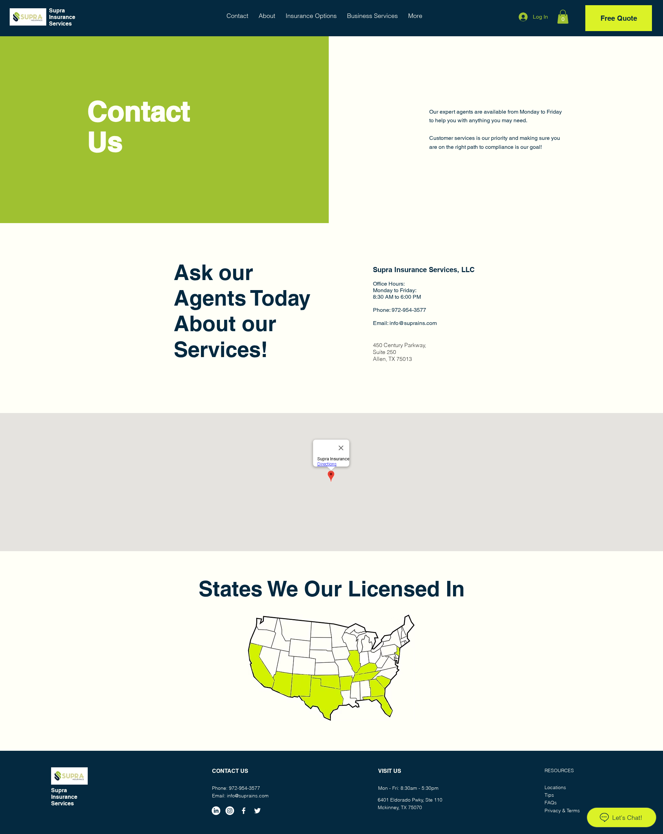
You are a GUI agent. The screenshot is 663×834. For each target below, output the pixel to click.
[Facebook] (243, 810)
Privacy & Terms (562, 810)
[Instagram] (229, 810)
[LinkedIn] (216, 810)
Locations (555, 787)
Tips (549, 795)
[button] (563, 17)
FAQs (551, 802)
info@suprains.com (413, 323)
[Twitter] (257, 810)
